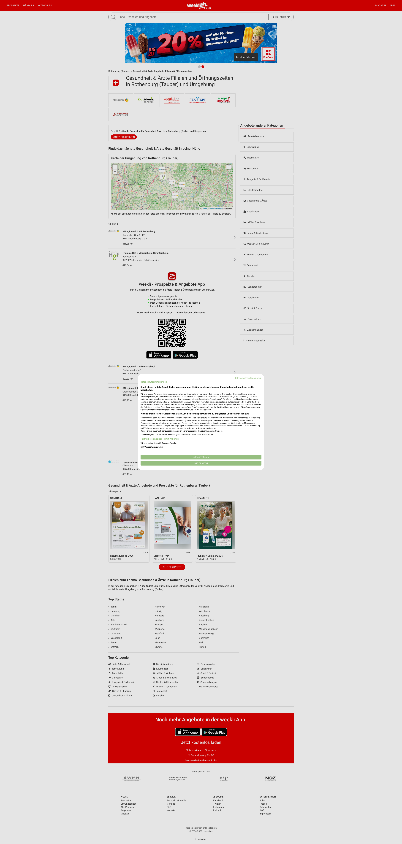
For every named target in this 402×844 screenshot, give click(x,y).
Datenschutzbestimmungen (247, 378)
